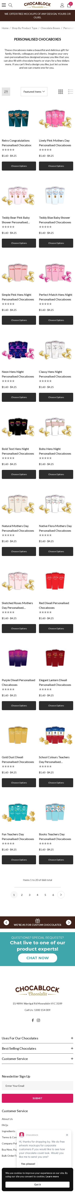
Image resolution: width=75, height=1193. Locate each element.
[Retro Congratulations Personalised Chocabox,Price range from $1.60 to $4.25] (19, 118)
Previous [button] (6, 922)
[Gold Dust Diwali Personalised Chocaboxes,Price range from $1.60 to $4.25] (19, 735)
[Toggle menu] (4, 5)
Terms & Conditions (13, 1137)
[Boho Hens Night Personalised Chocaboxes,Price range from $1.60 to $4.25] (56, 427)
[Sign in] (62, 5)
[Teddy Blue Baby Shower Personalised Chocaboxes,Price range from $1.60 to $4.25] (56, 196)
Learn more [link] (52, 1176)
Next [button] (68, 922)
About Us (7, 1118)
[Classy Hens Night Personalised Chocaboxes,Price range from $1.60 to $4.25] (56, 350)
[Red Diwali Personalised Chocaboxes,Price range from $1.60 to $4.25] (56, 581)
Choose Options (19, 166)
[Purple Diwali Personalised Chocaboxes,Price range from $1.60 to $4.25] (19, 658)
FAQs (5, 1125)
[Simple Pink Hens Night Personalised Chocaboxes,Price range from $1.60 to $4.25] (19, 273)
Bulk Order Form (11, 1155)
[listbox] (34, 91)
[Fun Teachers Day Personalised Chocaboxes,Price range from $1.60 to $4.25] (19, 812)
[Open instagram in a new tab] (39, 1020)
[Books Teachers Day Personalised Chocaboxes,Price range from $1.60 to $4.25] (56, 812)
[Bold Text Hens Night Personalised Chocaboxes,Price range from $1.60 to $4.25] (19, 427)
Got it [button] (37, 1184)
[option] (37, 923)
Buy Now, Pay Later (13, 1149)
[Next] (61, 894)
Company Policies (12, 1143)
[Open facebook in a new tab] (32, 1020)
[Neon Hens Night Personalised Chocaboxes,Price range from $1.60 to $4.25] (19, 350)
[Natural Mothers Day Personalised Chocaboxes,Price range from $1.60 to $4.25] (19, 504)
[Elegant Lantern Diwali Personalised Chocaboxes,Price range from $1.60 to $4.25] (56, 658)
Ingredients (8, 1131)
